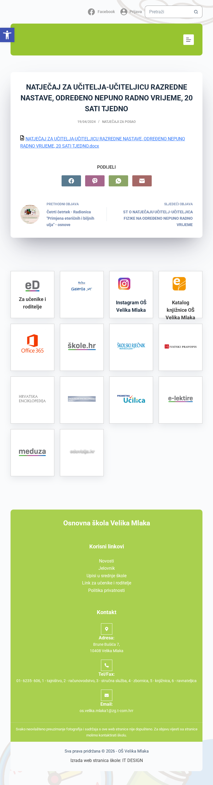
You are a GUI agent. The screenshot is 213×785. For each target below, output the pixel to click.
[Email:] (106, 695)
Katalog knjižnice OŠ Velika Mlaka (180, 310)
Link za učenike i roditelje (106, 583)
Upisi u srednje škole (106, 575)
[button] (7, 35)
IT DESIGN (132, 760)
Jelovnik (106, 568)
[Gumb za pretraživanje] (196, 12)
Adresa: (107, 637)
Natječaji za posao (119, 122)
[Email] (142, 180)
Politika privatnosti (106, 590)
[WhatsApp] (118, 180)
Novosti (106, 561)
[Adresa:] (106, 629)
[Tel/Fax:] (106, 665)
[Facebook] (71, 180)
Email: (106, 704)
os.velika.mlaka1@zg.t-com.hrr (106, 710)
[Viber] (95, 180)
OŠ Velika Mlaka (133, 751)
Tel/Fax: (106, 674)
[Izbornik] (188, 39)
